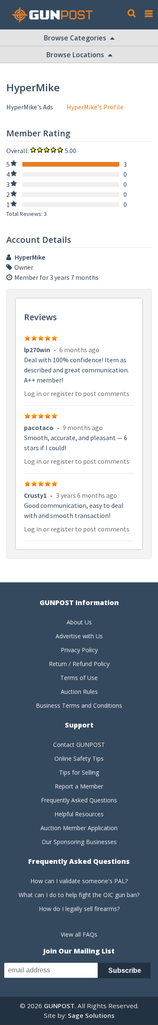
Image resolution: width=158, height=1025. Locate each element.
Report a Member (79, 786)
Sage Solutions (91, 1015)
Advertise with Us (79, 636)
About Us (79, 622)
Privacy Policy (79, 650)
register (62, 393)
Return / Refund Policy (79, 664)
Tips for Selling (79, 772)
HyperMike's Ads (29, 107)
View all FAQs (79, 934)
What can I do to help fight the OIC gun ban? (79, 895)
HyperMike (30, 257)
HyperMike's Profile (95, 107)
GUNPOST (59, 1005)
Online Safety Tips (79, 758)
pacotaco (39, 427)
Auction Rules (79, 692)
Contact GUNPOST (79, 745)
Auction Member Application (79, 828)
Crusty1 (35, 495)
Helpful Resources (79, 814)
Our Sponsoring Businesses (79, 842)
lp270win (37, 349)
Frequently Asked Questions (79, 800)
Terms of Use (79, 678)
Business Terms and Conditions (79, 705)
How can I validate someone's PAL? (79, 881)
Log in (33, 393)
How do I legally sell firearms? (79, 909)
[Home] (55, 15)
